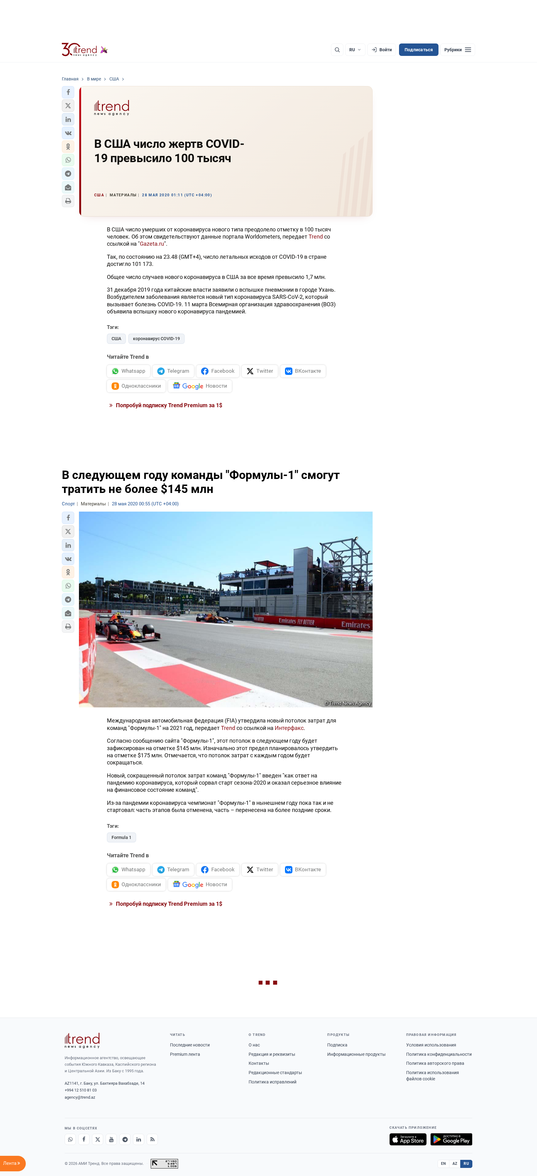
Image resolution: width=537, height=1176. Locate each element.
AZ (454, 1163)
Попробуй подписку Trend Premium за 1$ (168, 405)
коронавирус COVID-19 (156, 338)
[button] (68, 92)
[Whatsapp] (70, 1139)
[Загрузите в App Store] (408, 1139)
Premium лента (185, 1054)
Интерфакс (289, 728)
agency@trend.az (80, 1097)
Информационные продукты (356, 1054)
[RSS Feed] (152, 1139)
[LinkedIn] (138, 1139)
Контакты (259, 1063)
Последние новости (190, 1044)
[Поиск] (337, 49)
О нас (254, 1044)
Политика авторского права (435, 1063)
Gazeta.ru (152, 243)
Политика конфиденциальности (439, 1054)
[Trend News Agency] (82, 1040)
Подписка (337, 1044)
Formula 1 (121, 837)
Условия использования (431, 1044)
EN (443, 1163)
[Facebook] (84, 1139)
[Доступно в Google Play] (451, 1139)
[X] (97, 1139)
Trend (316, 236)
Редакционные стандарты (275, 1072)
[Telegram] (125, 1139)
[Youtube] (111, 1139)
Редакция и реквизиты (272, 1054)
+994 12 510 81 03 (81, 1090)
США (116, 338)
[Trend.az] (85, 50)
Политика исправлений (272, 1081)
